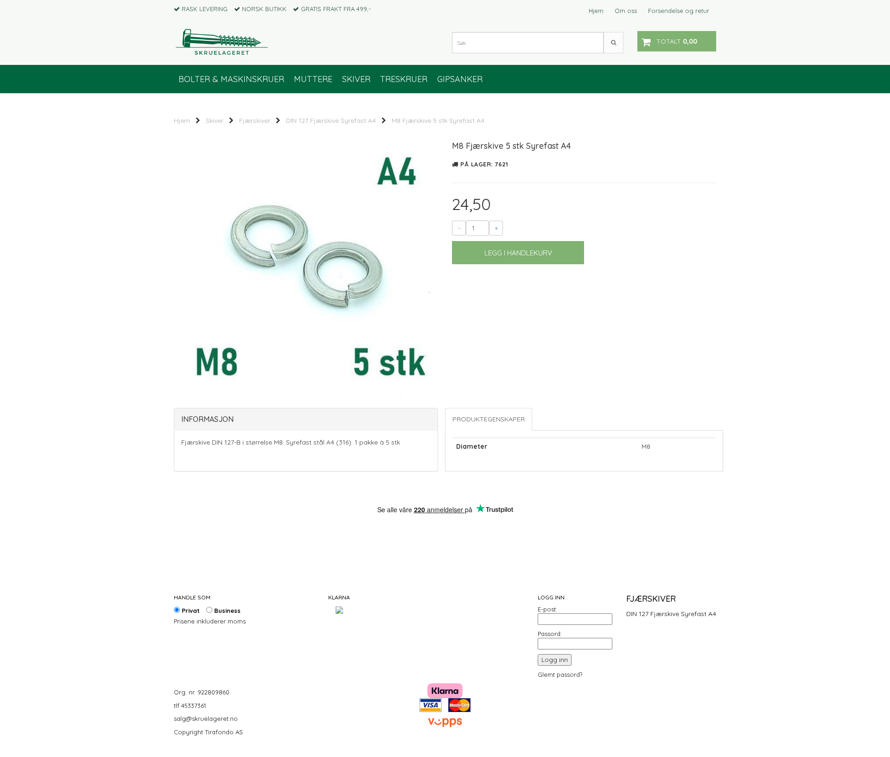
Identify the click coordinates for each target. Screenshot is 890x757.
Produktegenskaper (488, 419)
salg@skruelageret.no (206, 718)
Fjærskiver (254, 120)
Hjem (596, 10)
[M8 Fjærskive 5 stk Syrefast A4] (306, 264)
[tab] (306, 419)
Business (226, 610)
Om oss (626, 10)
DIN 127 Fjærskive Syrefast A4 (331, 120)
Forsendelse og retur (678, 10)
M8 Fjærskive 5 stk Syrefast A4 (438, 120)
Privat (190, 610)
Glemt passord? (560, 674)
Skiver (214, 120)
